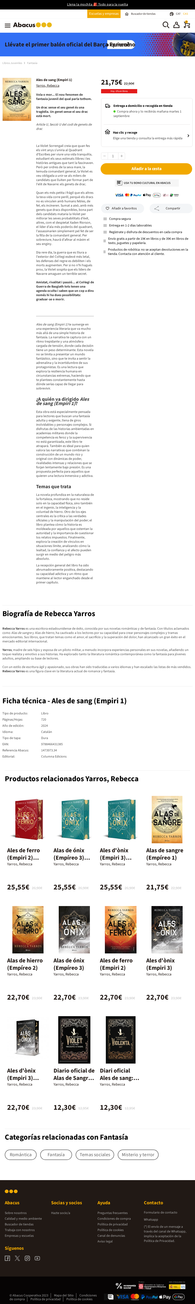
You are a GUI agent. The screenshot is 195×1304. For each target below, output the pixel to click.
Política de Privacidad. (159, 1241)
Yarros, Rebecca (47, 85)
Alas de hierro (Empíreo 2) (25, 964)
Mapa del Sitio (64, 1295)
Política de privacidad (113, 1224)
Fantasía (32, 63)
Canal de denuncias (111, 1235)
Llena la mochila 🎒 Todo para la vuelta (97, 4)
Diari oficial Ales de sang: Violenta (116, 1078)
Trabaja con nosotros (20, 1230)
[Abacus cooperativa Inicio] (33, 28)
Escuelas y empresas (104, 13)
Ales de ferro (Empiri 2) (116, 964)
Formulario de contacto (160, 1212)
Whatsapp (151, 1219)
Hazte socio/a (60, 1213)
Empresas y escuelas (19, 1235)
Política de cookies (111, 1230)
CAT (178, 14)
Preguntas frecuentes (113, 1213)
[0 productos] (187, 27)
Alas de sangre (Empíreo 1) (164, 854)
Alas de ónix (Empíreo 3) (69, 964)
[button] (176, 26)
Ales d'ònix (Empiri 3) (160, 964)
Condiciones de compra (114, 1218)
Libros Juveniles (12, 63)
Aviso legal (105, 1241)
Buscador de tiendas (19, 1224)
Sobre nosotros (16, 1213)
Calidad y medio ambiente (23, 1218)
